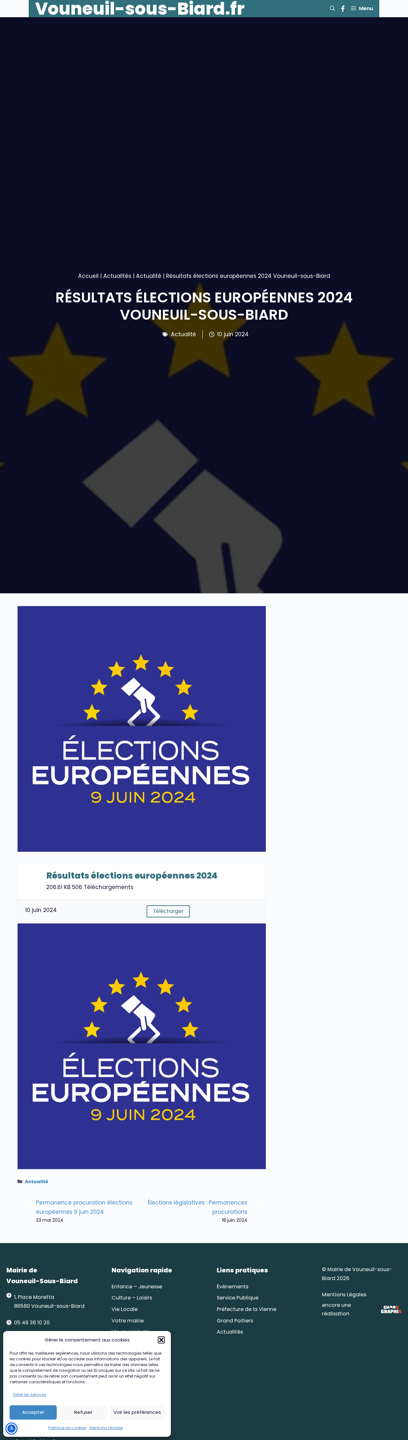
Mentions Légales (106, 1427)
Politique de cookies (67, 1427)
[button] (161, 1340)
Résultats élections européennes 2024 (131, 875)
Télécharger (168, 911)
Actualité (148, 276)
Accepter (33, 1412)
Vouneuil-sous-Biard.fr (139, 8)
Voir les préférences (137, 1412)
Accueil (88, 276)
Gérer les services (29, 1394)
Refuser (83, 1412)
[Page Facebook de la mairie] (343, 8)
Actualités (117, 276)
